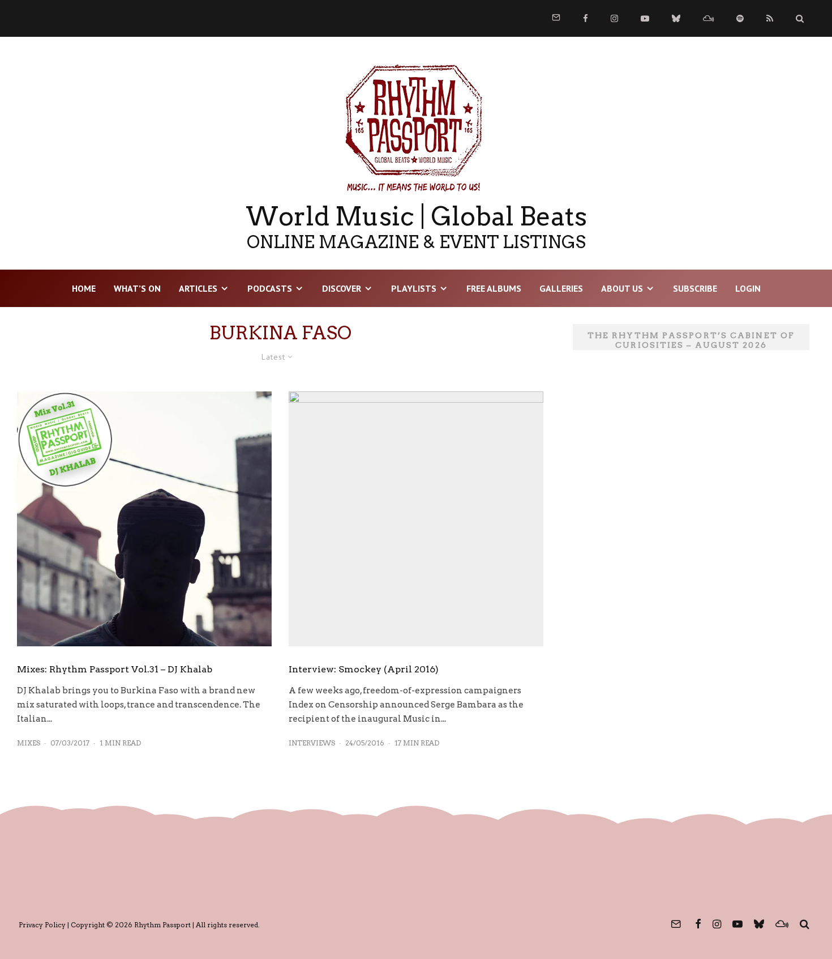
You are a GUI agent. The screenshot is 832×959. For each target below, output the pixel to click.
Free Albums (493, 288)
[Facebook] (585, 18)
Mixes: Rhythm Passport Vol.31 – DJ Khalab (114, 669)
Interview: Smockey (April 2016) (364, 669)
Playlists (413, 288)
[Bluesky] (676, 18)
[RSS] (769, 18)
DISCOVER (341, 288)
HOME (84, 288)
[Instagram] (614, 18)
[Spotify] (740, 18)
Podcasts (269, 288)
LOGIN (748, 288)
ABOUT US (622, 288)
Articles (198, 288)
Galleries (561, 288)
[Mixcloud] (708, 18)
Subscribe (695, 288)
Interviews (312, 743)
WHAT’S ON (137, 288)
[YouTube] (645, 18)
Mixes (28, 743)
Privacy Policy (42, 924)
